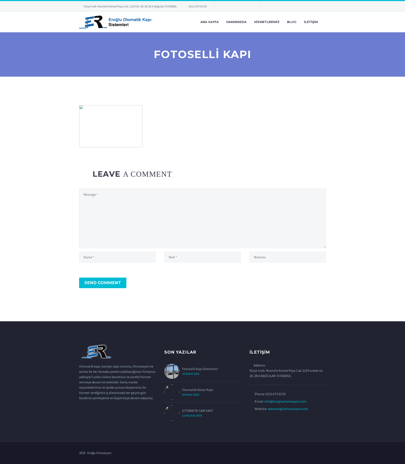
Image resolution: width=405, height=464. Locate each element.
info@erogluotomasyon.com (285, 401)
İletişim (311, 22)
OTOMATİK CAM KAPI (197, 410)
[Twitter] (230, 7)
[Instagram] (236, 7)
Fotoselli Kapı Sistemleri (200, 369)
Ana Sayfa (209, 22)
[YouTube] (249, 7)
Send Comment (102, 282)
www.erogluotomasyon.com (288, 409)
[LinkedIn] (223, 7)
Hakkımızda (236, 22)
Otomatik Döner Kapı (197, 390)
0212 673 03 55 (198, 6)
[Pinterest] (242, 7)
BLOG (291, 22)
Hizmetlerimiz (266, 22)
